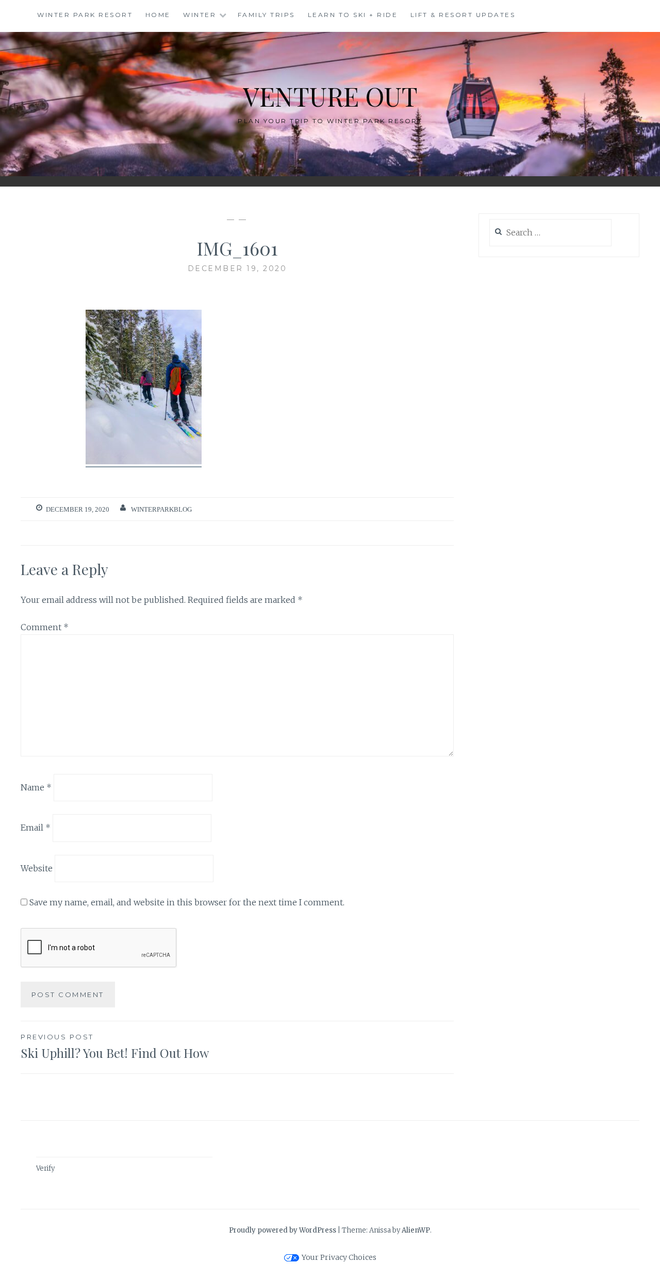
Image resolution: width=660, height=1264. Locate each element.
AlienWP (416, 1230)
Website (37, 868)
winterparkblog (161, 509)
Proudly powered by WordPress (282, 1230)
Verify (45, 1168)
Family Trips (266, 15)
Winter (199, 15)
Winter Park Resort (85, 15)
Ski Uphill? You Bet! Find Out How (115, 1047)
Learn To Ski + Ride (353, 15)
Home (158, 15)
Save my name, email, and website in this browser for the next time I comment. (186, 902)
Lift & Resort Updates (463, 15)
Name (36, 787)
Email (36, 827)
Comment (45, 627)
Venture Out (330, 96)
